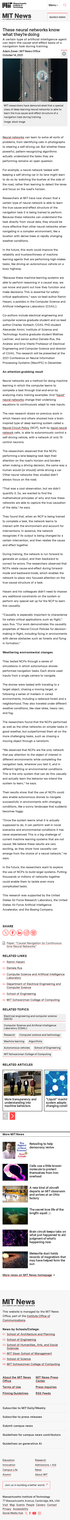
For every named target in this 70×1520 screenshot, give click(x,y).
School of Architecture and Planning (31, 1334)
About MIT (41, 1474)
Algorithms (35, 1041)
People (30, 1504)
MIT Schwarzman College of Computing (33, 1000)
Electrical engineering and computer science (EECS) (30, 1018)
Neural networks (13, 137)
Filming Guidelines (15, 1393)
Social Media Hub (13, 1513)
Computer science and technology (39, 1034)
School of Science (19, 1359)
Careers (40, 1504)
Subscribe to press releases (22, 1417)
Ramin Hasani (16, 962)
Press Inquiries (46, 1387)
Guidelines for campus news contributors (32, 1434)
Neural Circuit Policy (16, 428)
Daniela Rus (14, 968)
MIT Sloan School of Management (29, 1353)
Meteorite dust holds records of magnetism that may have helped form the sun (47, 1259)
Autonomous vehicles (17, 1047)
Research (9, 1034)
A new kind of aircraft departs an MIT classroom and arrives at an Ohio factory (47, 1193)
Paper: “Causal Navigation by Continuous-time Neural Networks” (34, 944)
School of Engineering (21, 993)
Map (12, 1504)
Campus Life (10, 1469)
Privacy (7, 1509)
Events (20, 1504)
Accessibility (20, 1509)
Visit (5, 1504)
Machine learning (14, 1041)
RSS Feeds (43, 1393)
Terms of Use (12, 1387)
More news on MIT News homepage (27, 1275)
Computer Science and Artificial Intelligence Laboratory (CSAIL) (30, 1027)
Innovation (9, 1464)
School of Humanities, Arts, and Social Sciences (32, 1346)
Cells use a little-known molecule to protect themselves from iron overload (45, 1171)
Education (9, 1460)
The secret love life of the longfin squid (46, 1211)
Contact (52, 1504)
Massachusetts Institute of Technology (26, 1496)
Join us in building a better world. (25, 1485)
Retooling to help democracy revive (41, 1145)
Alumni (7, 1474)
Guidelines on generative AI (22, 1443)
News (38, 1469)
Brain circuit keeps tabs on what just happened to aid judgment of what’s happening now (47, 1237)
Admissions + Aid (45, 1464)
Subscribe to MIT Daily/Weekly (24, 1408)
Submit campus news (18, 1425)
